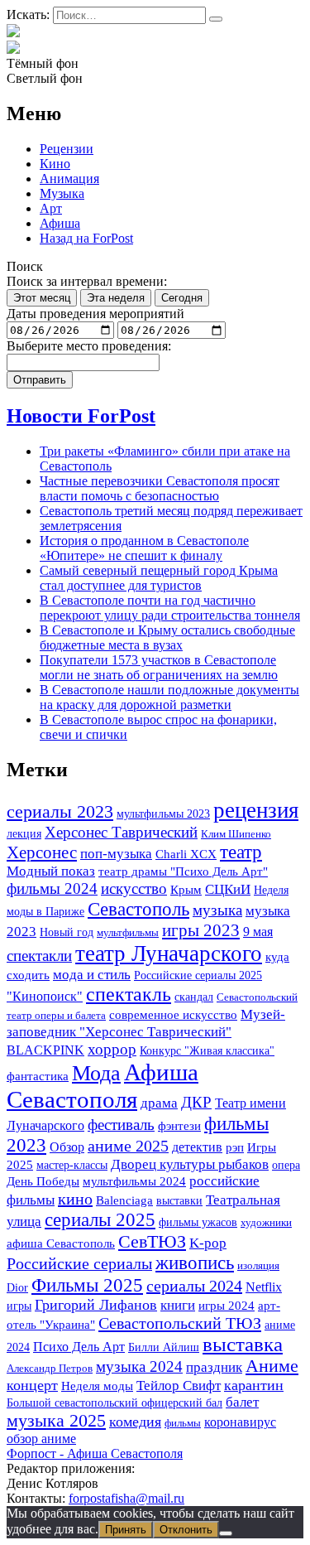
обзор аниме (41, 1439)
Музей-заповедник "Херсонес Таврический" (146, 1023)
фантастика (38, 1076)
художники (266, 1222)
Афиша (60, 223)
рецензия (255, 810)
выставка (243, 1344)
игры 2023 (201, 930)
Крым (186, 889)
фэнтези (179, 1125)
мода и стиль (92, 975)
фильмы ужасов (198, 1222)
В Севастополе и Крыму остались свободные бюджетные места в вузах (167, 637)
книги (177, 1305)
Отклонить (186, 1529)
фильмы (183, 1423)
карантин (254, 1385)
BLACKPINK (45, 1050)
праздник (214, 1367)
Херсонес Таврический (121, 832)
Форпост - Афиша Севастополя (95, 1453)
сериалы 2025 (100, 1219)
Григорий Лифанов (96, 1304)
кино (75, 1199)
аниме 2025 (128, 1146)
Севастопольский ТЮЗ (179, 1323)
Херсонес (42, 852)
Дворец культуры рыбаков (190, 1164)
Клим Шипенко (236, 834)
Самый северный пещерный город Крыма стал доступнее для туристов (159, 577)
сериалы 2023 (60, 811)
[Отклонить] (225, 1533)
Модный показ (51, 871)
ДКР (196, 1102)
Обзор (67, 1147)
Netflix (264, 1287)
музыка (217, 910)
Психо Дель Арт (79, 1347)
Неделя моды (97, 1386)
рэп (235, 1147)
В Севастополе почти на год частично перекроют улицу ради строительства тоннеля (170, 607)
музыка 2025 (56, 1421)
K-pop (208, 1242)
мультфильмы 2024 (134, 1181)
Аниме (272, 1366)
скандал (193, 996)
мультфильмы (128, 932)
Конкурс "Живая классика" (207, 1050)
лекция (24, 833)
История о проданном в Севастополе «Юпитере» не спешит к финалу (144, 548)
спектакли (39, 955)
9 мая (258, 932)
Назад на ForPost (86, 238)
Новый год (66, 932)
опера (286, 1164)
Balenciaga (124, 1200)
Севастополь (138, 909)
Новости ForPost (81, 416)
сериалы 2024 (194, 1286)
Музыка (62, 193)
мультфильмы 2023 (163, 813)
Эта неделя (116, 298)
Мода (96, 1073)
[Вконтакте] (13, 48)
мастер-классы (71, 1164)
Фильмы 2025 (87, 1285)
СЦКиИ (227, 889)
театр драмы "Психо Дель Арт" (183, 871)
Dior (17, 1287)
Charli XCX (186, 854)
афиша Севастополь (61, 1243)
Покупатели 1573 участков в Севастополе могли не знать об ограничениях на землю (159, 667)
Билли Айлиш (163, 1347)
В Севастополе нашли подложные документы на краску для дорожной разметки (169, 697)
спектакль (128, 994)
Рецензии (66, 149)
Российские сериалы (79, 1263)
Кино (55, 164)
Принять (125, 1529)
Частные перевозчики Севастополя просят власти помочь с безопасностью (159, 488)
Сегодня (182, 298)
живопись (194, 1263)
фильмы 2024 (52, 888)
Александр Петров (50, 1368)
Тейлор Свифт (178, 1385)
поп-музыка (116, 854)
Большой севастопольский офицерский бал (114, 1402)
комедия (135, 1421)
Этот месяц (41, 298)
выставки (179, 1200)
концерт (32, 1385)
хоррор (112, 1049)
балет (242, 1402)
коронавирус (240, 1422)
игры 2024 (226, 1305)
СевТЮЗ (152, 1241)
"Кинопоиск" (45, 996)
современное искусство (173, 1014)
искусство (134, 888)
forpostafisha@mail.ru (126, 1498)
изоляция (258, 1265)
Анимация (69, 178)
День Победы (43, 1181)
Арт (51, 208)
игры (19, 1305)
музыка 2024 (139, 1366)
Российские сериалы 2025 (198, 975)
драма (159, 1103)
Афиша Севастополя (102, 1086)
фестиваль (121, 1124)
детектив (197, 1147)
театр (241, 852)
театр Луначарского (168, 953)
